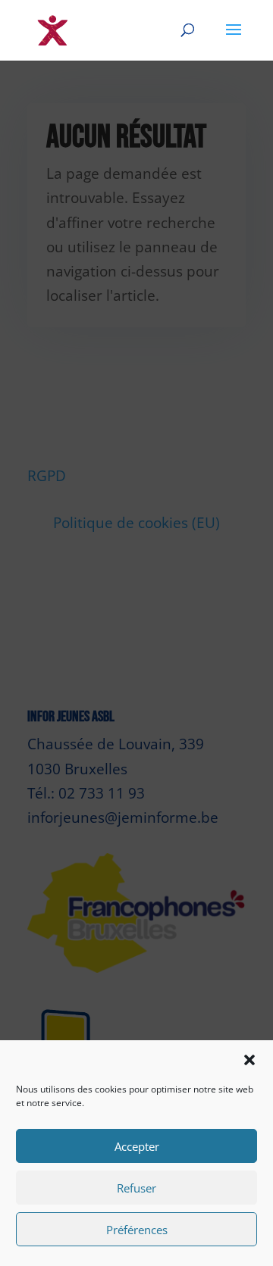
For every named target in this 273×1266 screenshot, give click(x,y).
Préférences (137, 1229)
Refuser (136, 1188)
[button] (249, 1060)
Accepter (137, 1146)
